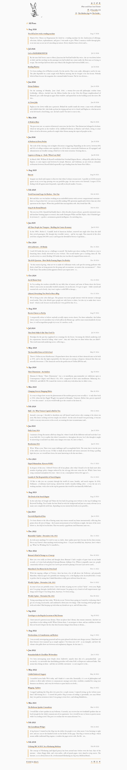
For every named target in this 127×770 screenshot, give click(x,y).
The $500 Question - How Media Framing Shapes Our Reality (49, 260)
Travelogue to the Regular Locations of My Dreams (45, 616)
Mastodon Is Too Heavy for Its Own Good (42, 569)
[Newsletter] (99, 762)
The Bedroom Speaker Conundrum (40, 707)
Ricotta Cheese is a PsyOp (37, 313)
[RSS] (92, 762)
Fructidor (94, 10)
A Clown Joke (33, 102)
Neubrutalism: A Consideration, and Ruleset (43, 635)
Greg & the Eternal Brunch (37, 208)
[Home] (92, 3)
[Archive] (94, 762)
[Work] (97, 3)
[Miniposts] (99, 3)
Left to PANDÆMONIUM (37, 53)
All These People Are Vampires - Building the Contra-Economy (49, 227)
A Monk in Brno (33, 122)
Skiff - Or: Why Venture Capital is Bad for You (44, 411)
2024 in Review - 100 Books (37, 247)
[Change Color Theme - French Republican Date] (88, 10)
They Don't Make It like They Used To (41, 333)
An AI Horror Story (34, 280)
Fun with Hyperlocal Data (37, 516)
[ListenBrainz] (76, 13)
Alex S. (36, 762)
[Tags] (97, 762)
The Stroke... (96, 13)
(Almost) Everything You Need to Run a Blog (43, 294)
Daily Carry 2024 (34, 430)
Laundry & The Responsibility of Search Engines (44, 477)
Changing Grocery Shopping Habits (40, 391)
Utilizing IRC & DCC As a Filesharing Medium (44, 746)
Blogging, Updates (34, 688)
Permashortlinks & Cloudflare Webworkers (42, 655)
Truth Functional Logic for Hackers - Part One (44, 194)
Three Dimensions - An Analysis (39, 372)
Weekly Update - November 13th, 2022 (41, 582)
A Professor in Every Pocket (37, 142)
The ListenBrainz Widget (36, 727)
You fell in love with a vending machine (41, 34)
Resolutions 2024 (34, 444)
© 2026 (28, 762)
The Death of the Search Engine (38, 497)
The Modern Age (84, 13)
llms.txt (30, 175)
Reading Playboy (33, 67)
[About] (94, 3)
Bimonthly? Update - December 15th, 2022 (43, 536)
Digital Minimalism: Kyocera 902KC (40, 464)
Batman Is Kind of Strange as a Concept (41, 555)
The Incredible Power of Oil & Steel (40, 352)
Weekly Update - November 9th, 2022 (41, 596)
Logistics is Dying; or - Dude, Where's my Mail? (44, 155)
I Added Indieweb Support (37, 674)
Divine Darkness (33, 86)
